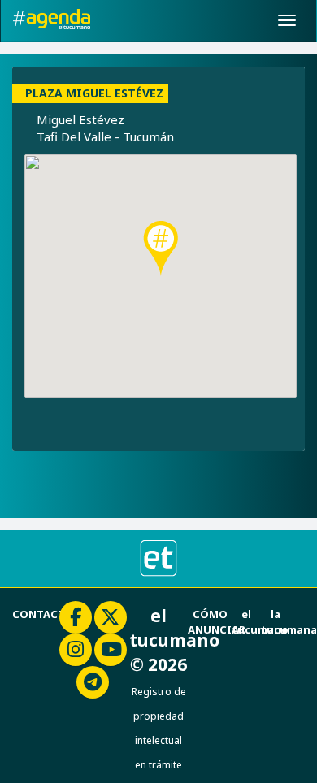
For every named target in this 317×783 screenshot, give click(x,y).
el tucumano (260, 622)
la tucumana (289, 622)
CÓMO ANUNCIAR (216, 622)
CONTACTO (43, 614)
